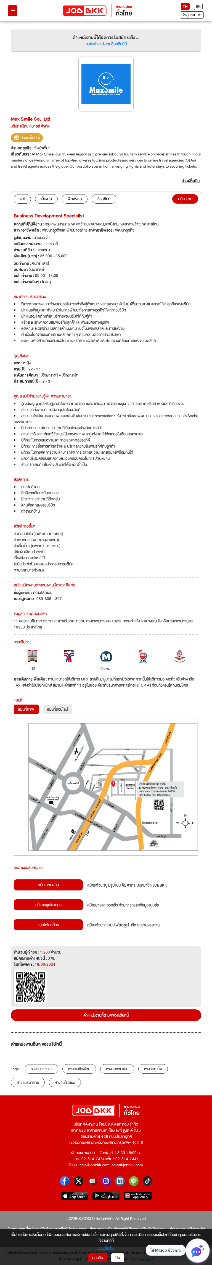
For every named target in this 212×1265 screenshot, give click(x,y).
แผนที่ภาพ (26, 709)
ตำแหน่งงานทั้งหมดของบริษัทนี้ (106, 1015)
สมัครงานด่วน (48, 885)
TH (185, 6)
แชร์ (22, 199)
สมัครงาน (185, 199)
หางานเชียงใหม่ (79, 1069)
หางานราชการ (41, 1069)
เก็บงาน (46, 199)
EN (198, 6)
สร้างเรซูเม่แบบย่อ (48, 905)
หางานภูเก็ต (153, 1069)
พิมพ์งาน (75, 199)
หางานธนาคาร (28, 1082)
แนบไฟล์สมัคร (48, 924)
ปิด (117, 1257)
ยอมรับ (97, 1257)
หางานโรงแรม (65, 1082)
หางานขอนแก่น (117, 1069)
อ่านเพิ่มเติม (106, 1248)
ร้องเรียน (103, 199)
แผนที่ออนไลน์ (57, 709)
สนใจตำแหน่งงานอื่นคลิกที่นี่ (106, 44)
